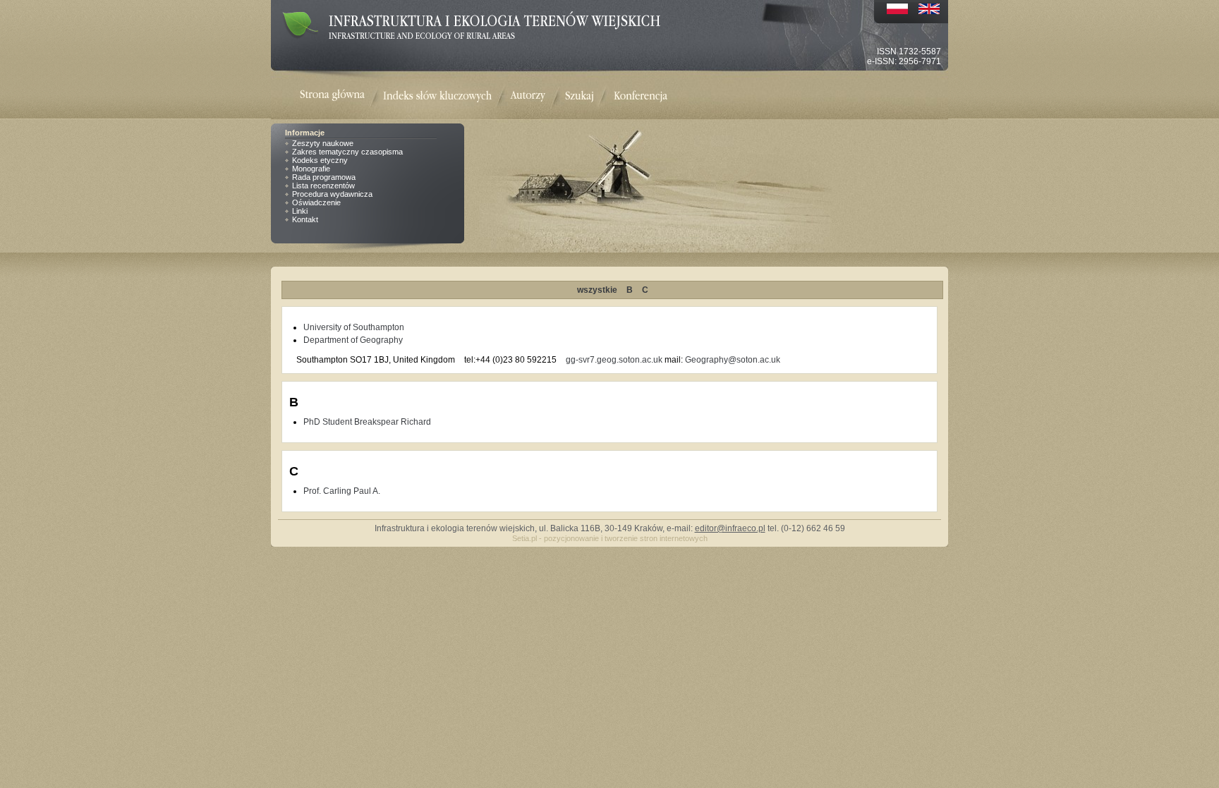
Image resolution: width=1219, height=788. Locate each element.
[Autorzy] (527, 96)
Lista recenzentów (323, 185)
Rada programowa (324, 177)
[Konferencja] (640, 96)
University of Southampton (353, 327)
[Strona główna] (341, 96)
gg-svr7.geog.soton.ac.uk (614, 360)
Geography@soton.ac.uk (732, 360)
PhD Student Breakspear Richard (367, 422)
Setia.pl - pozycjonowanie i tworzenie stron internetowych (610, 538)
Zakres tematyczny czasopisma (347, 151)
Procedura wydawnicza (332, 194)
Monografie (311, 168)
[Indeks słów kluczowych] (437, 96)
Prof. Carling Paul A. (341, 491)
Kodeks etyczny (320, 160)
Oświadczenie (316, 202)
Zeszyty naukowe (322, 143)
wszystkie (597, 290)
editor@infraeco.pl (730, 528)
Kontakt (305, 219)
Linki (300, 211)
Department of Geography (353, 340)
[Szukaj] (579, 96)
